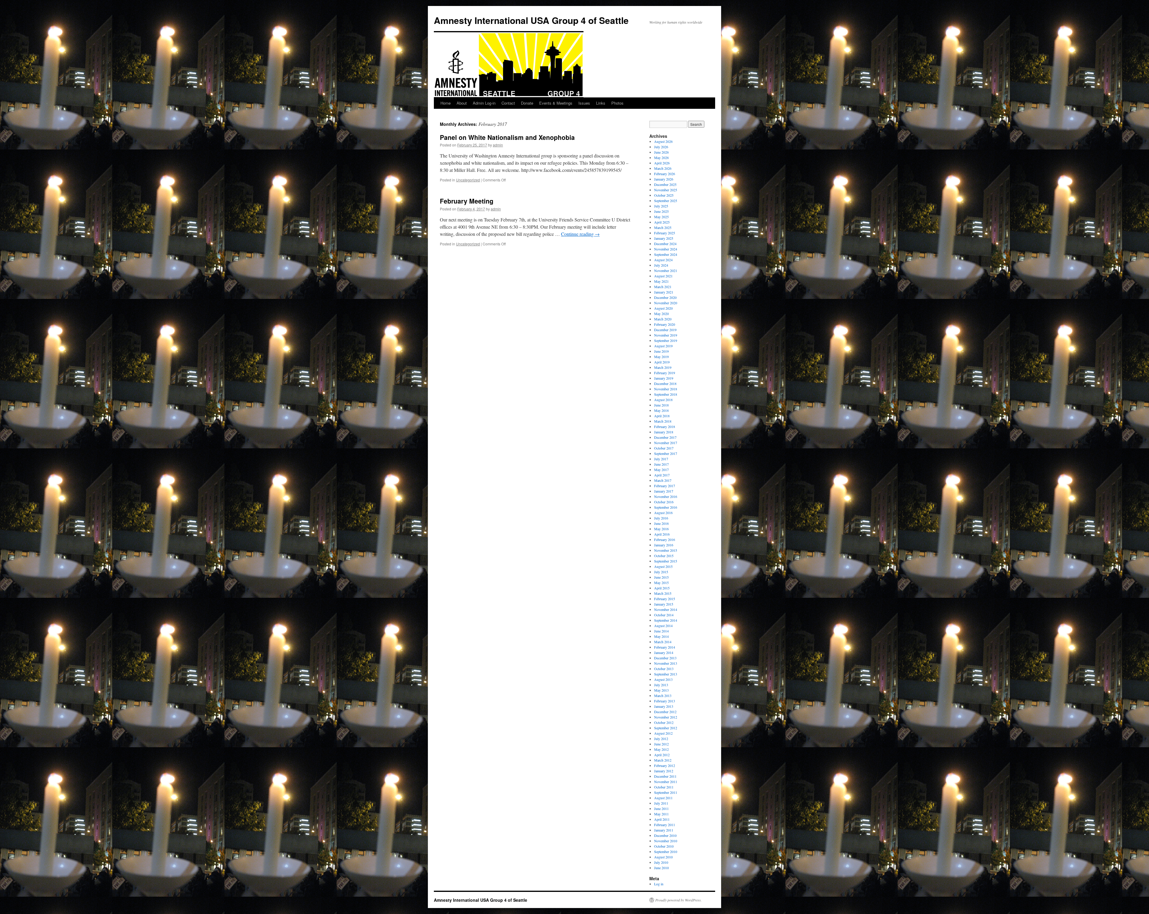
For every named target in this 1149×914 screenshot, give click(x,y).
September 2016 (665, 507)
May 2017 (661, 469)
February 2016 (664, 539)
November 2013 (665, 663)
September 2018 (665, 394)
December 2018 (665, 383)
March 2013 (662, 695)
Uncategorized (468, 179)
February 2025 (664, 232)
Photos (617, 103)
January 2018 (663, 432)
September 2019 (665, 340)
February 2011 (664, 824)
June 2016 (661, 523)
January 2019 (663, 378)
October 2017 (664, 448)
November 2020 (665, 302)
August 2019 (663, 345)
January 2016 (663, 544)
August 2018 (663, 399)
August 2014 (663, 625)
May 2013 (661, 690)
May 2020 (661, 313)
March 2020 (662, 319)
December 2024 (665, 243)
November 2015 (665, 550)
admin (498, 144)
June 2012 (661, 744)
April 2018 (662, 415)
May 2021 (661, 281)
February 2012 (664, 765)
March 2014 (662, 641)
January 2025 (663, 238)
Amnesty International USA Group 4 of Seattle (531, 20)
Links (600, 103)
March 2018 (662, 421)
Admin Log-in (484, 103)
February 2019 (664, 372)
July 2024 (661, 265)
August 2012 (663, 733)
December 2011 (665, 776)
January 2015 (663, 604)
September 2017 (665, 453)
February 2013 (664, 701)
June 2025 (661, 211)
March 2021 (662, 286)
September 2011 (665, 792)
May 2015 (661, 582)
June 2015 (661, 577)
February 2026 (664, 173)
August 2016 (663, 512)
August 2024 (663, 259)
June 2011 (661, 808)
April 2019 (662, 362)
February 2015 (664, 598)
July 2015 (661, 571)
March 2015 (662, 593)
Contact (508, 103)
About (462, 103)
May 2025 (661, 216)
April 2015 (662, 588)
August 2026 (663, 141)
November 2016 (665, 496)
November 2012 (665, 717)
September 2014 (665, 620)
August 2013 (663, 679)
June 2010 (661, 867)
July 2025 (661, 206)
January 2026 (663, 179)
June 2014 (661, 631)
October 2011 (664, 787)
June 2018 (661, 405)
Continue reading (580, 234)
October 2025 (664, 195)
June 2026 (661, 152)
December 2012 (665, 711)
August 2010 (663, 857)
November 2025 (665, 189)
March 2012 (662, 760)
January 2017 (663, 491)
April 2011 (662, 819)
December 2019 (665, 329)
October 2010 (664, 846)
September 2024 (665, 254)
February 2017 (664, 485)
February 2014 (664, 647)
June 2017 (661, 464)
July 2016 (661, 518)
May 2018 (661, 410)
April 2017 (662, 475)
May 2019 (661, 356)
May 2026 (661, 157)
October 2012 (664, 722)
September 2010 (665, 851)
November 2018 (665, 388)
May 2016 (661, 528)
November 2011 (665, 781)
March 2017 (662, 480)
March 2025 (662, 227)
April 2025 (662, 222)
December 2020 (665, 297)
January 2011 (663, 830)
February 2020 (664, 324)
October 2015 (664, 555)
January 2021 (663, 292)
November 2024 (665, 249)
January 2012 (663, 770)
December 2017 (665, 437)
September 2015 (665, 561)
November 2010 (665, 840)
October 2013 (664, 668)
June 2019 (661, 351)
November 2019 (665, 335)
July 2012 (661, 738)
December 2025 (665, 184)
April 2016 (662, 534)
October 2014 (664, 614)
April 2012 (662, 754)
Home (445, 103)
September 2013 (665, 674)
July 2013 (661, 684)
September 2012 (665, 727)
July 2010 (661, 862)
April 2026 (662, 163)
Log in (658, 883)
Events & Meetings (555, 103)
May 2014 (661, 636)
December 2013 (665, 657)
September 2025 (665, 200)
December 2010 (665, 835)
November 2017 (665, 442)
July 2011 (661, 803)
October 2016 (664, 501)
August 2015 (663, 566)
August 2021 (663, 275)
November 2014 (665, 609)
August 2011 (663, 797)
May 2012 (661, 749)
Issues (584, 103)
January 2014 (663, 652)
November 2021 (665, 270)
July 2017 (661, 458)
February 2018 (664, 426)
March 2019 (662, 367)
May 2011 (661, 813)
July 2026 (661, 146)
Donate (527, 103)
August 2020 (663, 308)
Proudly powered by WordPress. (678, 900)
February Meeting (466, 200)
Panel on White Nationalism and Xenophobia (507, 137)
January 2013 (663, 706)
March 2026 (662, 168)
